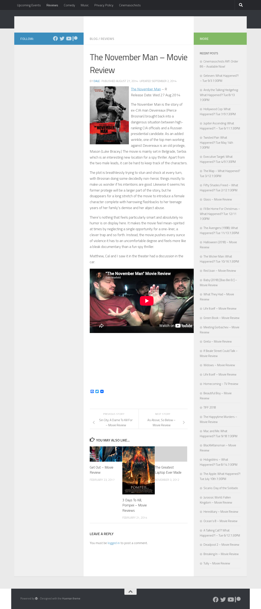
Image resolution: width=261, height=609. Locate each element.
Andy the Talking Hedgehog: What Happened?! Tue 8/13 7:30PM (219, 95)
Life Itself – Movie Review (219, 308)
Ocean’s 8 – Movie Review (220, 521)
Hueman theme (71, 598)
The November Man (146, 89)
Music (85, 5)
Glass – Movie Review (217, 199)
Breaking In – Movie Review (221, 554)
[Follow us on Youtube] (68, 38)
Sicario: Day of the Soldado (220, 488)
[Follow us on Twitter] (62, 38)
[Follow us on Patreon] (75, 38)
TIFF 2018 (209, 407)
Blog (94, 38)
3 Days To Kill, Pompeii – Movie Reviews (134, 505)
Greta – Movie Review (217, 341)
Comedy (69, 5)
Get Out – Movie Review (101, 470)
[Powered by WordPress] (36, 598)
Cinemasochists (130, 5)
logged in (114, 542)
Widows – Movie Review (219, 365)
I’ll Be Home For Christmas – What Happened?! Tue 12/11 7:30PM (220, 213)
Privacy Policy (103, 5)
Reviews (52, 5)
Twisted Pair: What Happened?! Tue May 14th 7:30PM (216, 142)
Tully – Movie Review (216, 563)
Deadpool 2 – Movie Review (221, 544)
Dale (97, 81)
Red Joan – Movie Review (219, 270)
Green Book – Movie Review (221, 317)
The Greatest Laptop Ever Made (168, 470)
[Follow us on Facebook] (55, 38)
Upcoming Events (29, 5)
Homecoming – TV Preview (220, 383)
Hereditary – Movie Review (220, 511)
